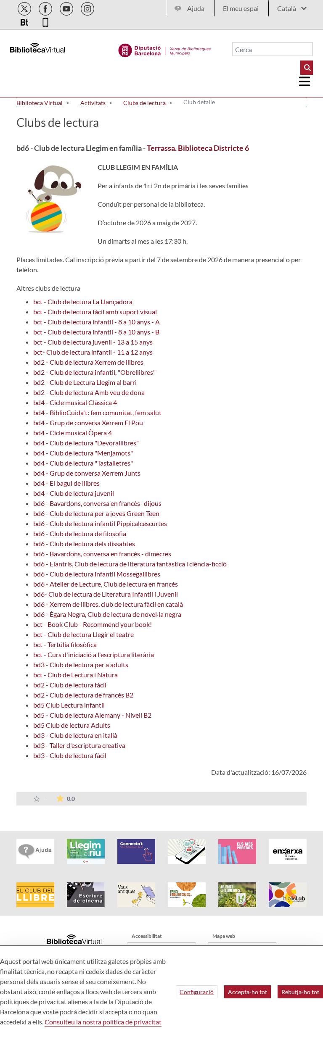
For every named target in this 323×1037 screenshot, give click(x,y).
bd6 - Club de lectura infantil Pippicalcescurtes (100, 523)
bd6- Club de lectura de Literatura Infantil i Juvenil (105, 594)
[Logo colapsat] (305, 81)
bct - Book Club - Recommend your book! (92, 624)
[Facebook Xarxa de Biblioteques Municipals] (46, 7)
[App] (45, 20)
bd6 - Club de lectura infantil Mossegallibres (96, 574)
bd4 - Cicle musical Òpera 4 (72, 433)
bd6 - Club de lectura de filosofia (79, 533)
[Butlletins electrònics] (25, 20)
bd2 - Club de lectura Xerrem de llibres (88, 362)
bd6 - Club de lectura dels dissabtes (84, 543)
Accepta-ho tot (247, 991)
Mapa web (223, 936)
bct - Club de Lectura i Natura (75, 675)
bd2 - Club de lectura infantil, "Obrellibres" (94, 372)
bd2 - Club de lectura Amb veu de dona (89, 392)
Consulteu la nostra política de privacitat (103, 1022)
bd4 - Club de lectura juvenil (73, 493)
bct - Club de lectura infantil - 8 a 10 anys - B (96, 332)
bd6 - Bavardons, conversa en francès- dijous (97, 503)
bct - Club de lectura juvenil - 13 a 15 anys (93, 342)
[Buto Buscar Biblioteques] (306, 68)
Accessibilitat (147, 936)
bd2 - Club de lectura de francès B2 (83, 695)
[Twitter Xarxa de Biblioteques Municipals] (25, 7)
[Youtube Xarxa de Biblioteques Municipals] (67, 7)
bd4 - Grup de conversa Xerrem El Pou (88, 422)
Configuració (197, 991)
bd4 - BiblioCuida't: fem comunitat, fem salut (97, 412)
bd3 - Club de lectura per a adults (80, 665)
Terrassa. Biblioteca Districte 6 (198, 148)
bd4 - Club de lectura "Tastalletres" (83, 463)
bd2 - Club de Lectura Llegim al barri (85, 382)
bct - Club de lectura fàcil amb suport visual (95, 312)
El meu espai (241, 8)
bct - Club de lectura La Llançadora (82, 301)
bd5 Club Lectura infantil (69, 705)
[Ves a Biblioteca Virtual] (164, 48)
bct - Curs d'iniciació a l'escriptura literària (93, 654)
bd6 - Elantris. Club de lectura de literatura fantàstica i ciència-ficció (130, 564)
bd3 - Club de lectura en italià (75, 735)
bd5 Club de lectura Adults (71, 725)
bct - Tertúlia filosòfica (65, 644)
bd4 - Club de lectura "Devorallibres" (86, 443)
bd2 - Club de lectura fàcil (69, 685)
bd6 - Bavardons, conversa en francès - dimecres (102, 554)
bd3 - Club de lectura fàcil (69, 755)
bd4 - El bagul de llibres (66, 483)
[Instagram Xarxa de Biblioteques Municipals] (87, 7)
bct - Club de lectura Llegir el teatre (83, 634)
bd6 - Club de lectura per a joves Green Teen (96, 513)
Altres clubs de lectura (48, 288)
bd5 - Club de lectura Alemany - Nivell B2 (92, 715)
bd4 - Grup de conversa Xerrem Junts (86, 473)
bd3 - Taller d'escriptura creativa (79, 745)
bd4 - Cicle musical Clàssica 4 (75, 402)
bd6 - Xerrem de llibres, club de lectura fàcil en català (108, 604)
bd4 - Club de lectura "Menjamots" (83, 453)
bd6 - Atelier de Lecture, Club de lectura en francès (105, 584)
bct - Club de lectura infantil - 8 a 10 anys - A (96, 322)
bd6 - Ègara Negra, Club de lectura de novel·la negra (107, 614)
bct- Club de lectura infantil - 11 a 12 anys (93, 352)
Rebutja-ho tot (300, 991)
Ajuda (195, 8)
